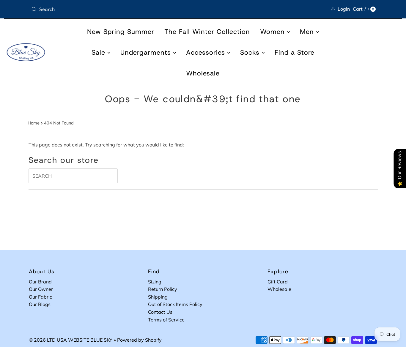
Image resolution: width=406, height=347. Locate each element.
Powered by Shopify (139, 340)
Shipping (158, 297)
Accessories (206, 52)
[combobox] (115, 9)
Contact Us (160, 312)
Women (273, 31)
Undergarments (146, 52)
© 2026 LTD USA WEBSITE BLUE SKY (70, 340)
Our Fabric (40, 297)
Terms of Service (166, 320)
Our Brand (40, 282)
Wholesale (203, 73)
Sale (100, 52)
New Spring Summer (120, 31)
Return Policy (162, 289)
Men (308, 31)
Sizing (154, 282)
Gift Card (277, 282)
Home (34, 123)
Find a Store (294, 52)
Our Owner (41, 289)
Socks (251, 52)
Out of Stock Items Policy (175, 304)
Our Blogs (40, 304)
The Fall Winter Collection (207, 31)
